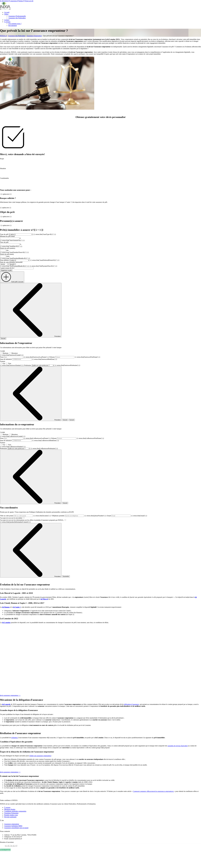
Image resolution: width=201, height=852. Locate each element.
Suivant (3, 338)
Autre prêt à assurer (17, 282)
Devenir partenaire (10, 817)
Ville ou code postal (25, 516)
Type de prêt (4, 234)
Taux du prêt (4, 242)
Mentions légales (9, 809)
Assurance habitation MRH (13, 826)
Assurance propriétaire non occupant (16, 828)
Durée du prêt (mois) (7, 254)
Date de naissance (28, 359)
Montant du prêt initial (7, 236)
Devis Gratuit (5, 850)
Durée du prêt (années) (7, 248)
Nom (24, 357)
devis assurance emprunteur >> (10, 695)
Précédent (57, 336)
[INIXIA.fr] (5, 9)
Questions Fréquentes (11, 813)
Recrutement (12, 25)
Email (127, 516)
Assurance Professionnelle (17, 16)
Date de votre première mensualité (11, 262)
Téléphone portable (79, 516)
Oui (4, 363)
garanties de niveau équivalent (178, 746)
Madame (5, 353)
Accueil (6, 12)
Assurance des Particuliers (17, 18)
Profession (52, 365)
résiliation (14, 737)
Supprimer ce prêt (6, 270)
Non (9, 363)
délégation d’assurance (131, 704)
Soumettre (66, 576)
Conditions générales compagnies (15, 811)
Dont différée (4, 260)
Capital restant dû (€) (7, 268)
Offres (6, 14)
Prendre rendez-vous (11, 815)
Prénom (74, 357)
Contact (6, 20)
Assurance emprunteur (11, 824)
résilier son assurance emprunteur (40, 756)
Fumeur (12, 363)
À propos (7, 22)
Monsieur (14, 353)
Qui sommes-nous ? (14, 24)
